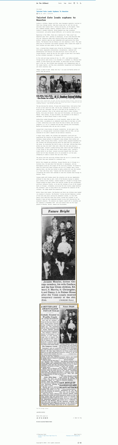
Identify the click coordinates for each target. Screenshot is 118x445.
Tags (65, 3)
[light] (81, 3)
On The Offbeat (42, 3)
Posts (60, 3)
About (70, 3)
